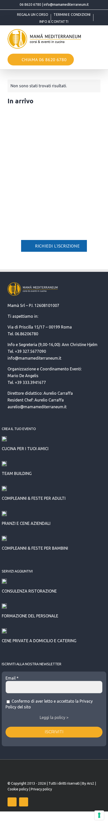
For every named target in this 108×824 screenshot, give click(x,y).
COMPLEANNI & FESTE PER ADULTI (34, 498)
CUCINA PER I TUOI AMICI (25, 448)
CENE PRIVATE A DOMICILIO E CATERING (39, 640)
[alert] (54, 85)
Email (12, 678)
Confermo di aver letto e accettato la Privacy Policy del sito (49, 704)
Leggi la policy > (54, 717)
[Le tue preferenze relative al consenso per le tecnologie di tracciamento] (99, 815)
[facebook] (12, 801)
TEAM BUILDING (17, 473)
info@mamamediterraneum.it (66, 5)
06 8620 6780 (30, 5)
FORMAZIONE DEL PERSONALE (30, 616)
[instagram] (23, 801)
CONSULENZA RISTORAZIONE (29, 591)
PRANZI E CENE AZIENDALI (26, 523)
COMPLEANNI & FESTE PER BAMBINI (35, 548)
